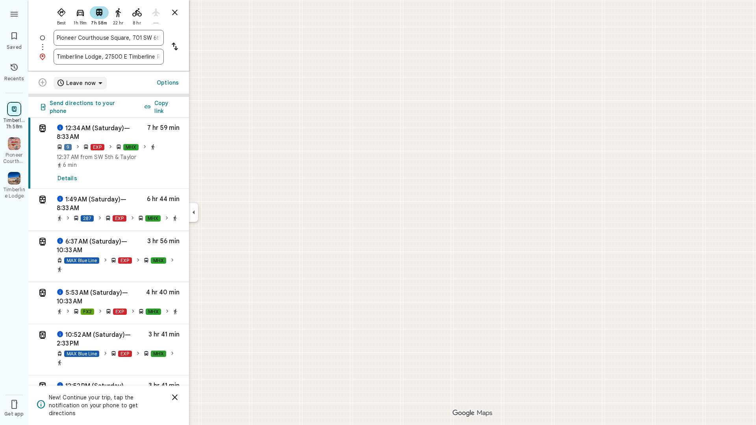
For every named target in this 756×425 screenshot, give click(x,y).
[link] (108, 153)
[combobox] (109, 38)
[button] (108, 210)
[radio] (61, 15)
